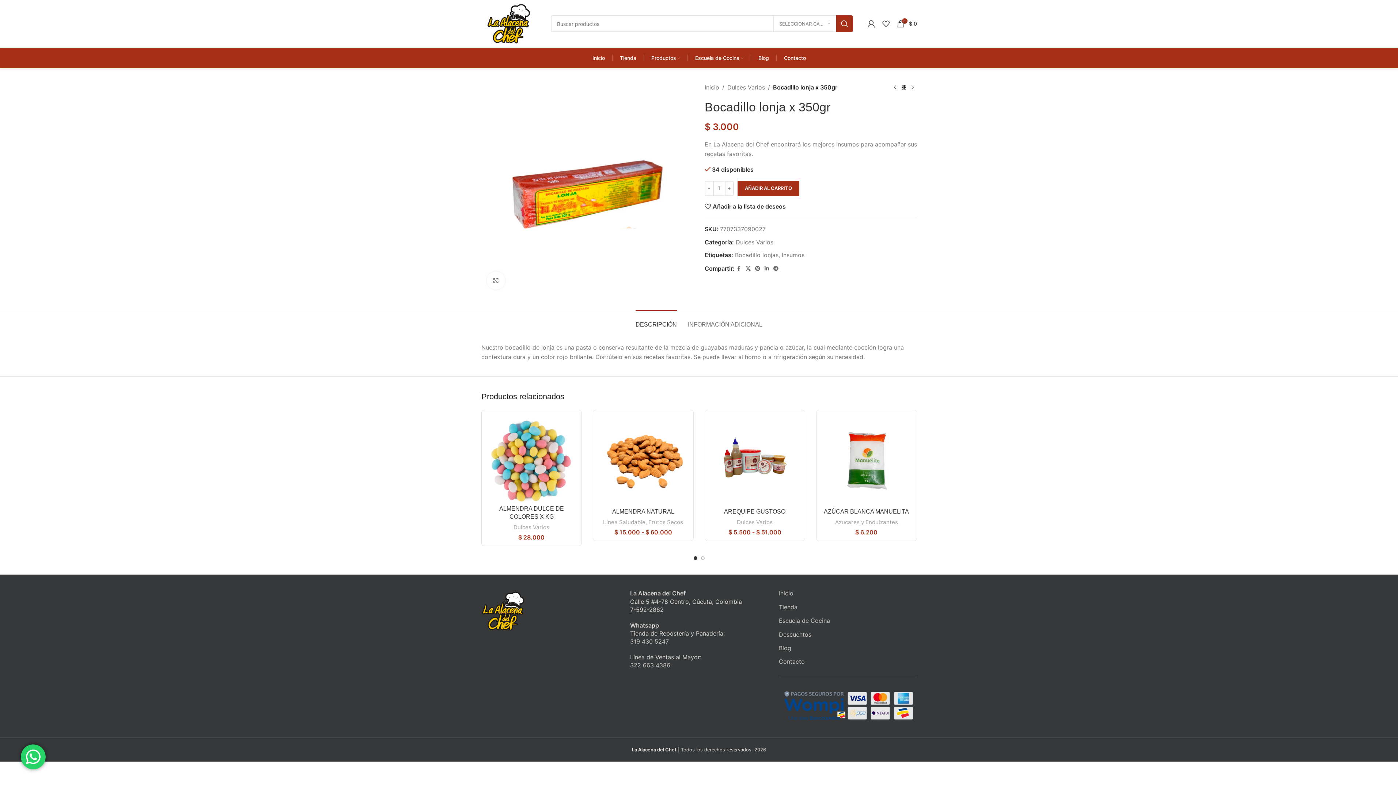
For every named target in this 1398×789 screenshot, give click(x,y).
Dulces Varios (746, 87)
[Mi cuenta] (871, 23)
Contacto (792, 661)
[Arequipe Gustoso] (755, 460)
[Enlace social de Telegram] (776, 269)
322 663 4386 (650, 665)
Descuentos (795, 634)
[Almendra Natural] (643, 460)
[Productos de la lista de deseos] (886, 23)
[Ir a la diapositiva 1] (695, 558)
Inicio (712, 87)
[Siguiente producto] (912, 87)
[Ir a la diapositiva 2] (703, 558)
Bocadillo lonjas (756, 255)
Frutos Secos (665, 522)
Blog (785, 648)
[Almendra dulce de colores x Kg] (531, 459)
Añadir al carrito (768, 188)
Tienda (788, 607)
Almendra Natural (643, 511)
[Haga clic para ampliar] (496, 280)
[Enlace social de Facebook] (739, 269)
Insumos (793, 255)
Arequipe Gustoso (754, 511)
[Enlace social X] (748, 269)
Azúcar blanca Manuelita (866, 511)
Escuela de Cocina (804, 620)
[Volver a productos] (903, 87)
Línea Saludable (624, 522)
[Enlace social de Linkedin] (766, 269)
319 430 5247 (649, 641)
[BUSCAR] (844, 23)
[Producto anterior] (895, 87)
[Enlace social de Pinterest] (757, 269)
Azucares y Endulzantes (866, 522)
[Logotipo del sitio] (508, 23)
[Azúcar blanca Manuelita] (866, 460)
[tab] (656, 321)
